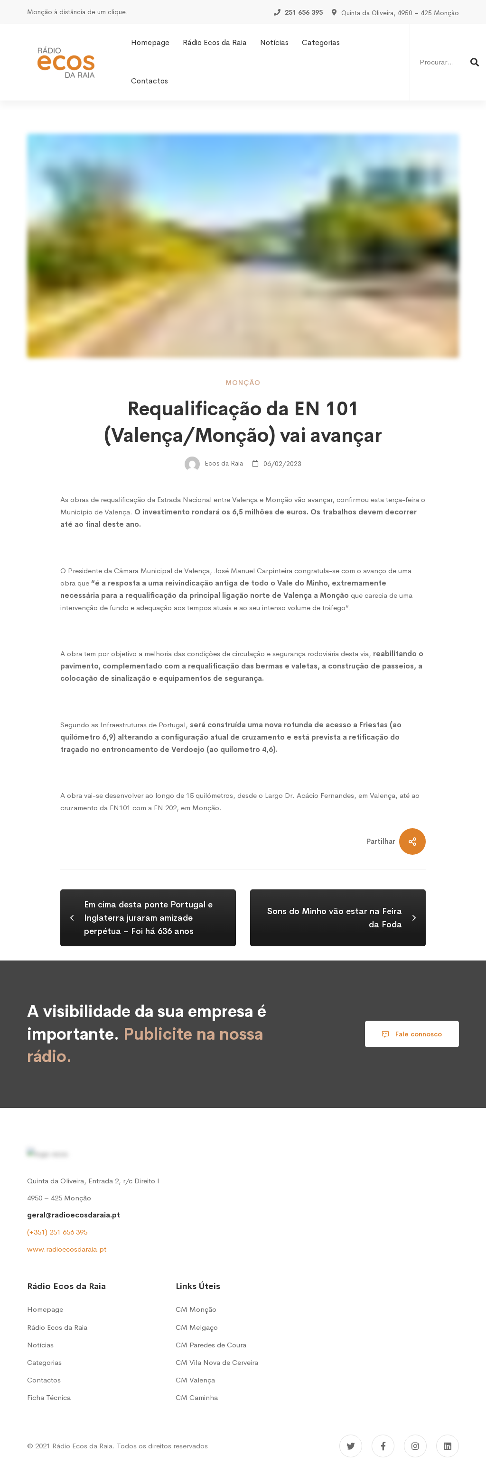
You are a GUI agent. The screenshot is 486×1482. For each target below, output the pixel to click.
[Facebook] (383, 1446)
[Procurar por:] (448, 61)
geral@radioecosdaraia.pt (73, 1214)
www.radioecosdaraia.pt (66, 1248)
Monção (243, 382)
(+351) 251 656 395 (57, 1231)
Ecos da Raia (223, 463)
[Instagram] (415, 1446)
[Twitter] (350, 1446)
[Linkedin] (447, 1446)
